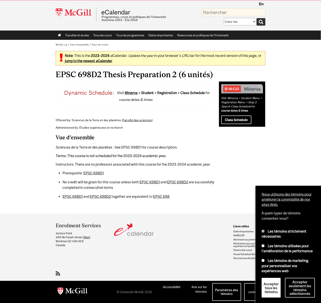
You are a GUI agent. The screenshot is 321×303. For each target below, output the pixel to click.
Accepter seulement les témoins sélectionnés (300, 287)
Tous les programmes (130, 35)
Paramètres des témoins (226, 292)
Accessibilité (171, 287)
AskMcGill (239, 235)
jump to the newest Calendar (88, 61)
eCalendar (115, 12)
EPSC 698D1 (93, 173)
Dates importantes (160, 35)
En (261, 4)
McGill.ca (61, 44)
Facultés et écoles (76, 36)
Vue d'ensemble (79, 44)
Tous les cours (102, 35)
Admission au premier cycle (248, 239)
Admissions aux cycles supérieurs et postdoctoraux (248, 244)
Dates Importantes (243, 231)
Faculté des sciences (137, 120)
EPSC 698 (161, 196)
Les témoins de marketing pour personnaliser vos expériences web (285, 265)
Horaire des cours (242, 250)
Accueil (59, 35)
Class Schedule (236, 120)
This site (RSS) (59, 273)
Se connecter (255, 289)
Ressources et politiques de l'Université (202, 35)
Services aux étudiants (245, 258)
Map (86, 237)
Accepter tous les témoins (271, 287)
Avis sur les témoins (199, 289)
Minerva (131, 93)
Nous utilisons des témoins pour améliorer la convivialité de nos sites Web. (287, 198)
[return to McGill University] (72, 291)
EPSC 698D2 (177, 182)
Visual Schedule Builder (246, 254)
